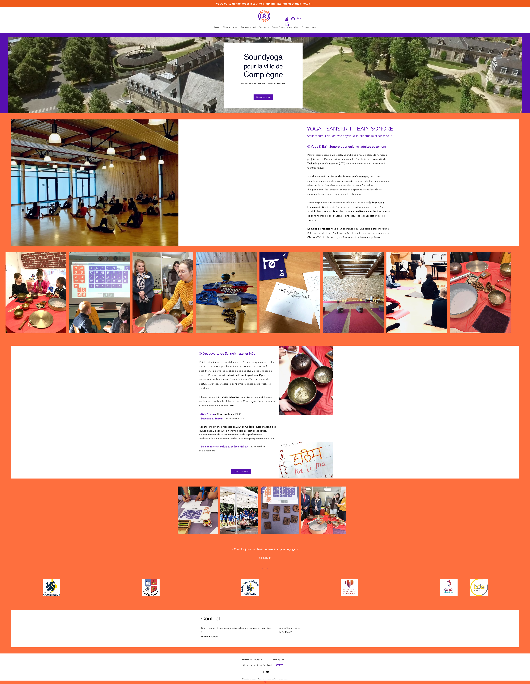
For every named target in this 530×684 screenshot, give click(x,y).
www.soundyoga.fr (210, 636)
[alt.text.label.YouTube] (267, 671)
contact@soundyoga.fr (252, 659)
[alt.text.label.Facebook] (263, 671)
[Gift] (287, 24)
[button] (286, 19)
